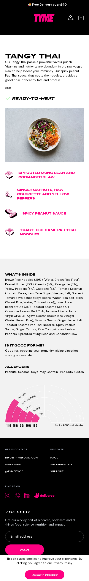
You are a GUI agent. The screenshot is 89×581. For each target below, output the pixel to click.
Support (57, 471)
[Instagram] (7, 495)
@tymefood (14, 471)
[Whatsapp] (17, 495)
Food (54, 457)
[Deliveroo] (44, 495)
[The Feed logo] (17, 512)
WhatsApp (13, 464)
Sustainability (61, 464)
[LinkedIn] (27, 495)
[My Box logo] (8, 18)
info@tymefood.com (21, 457)
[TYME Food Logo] (44, 18)
